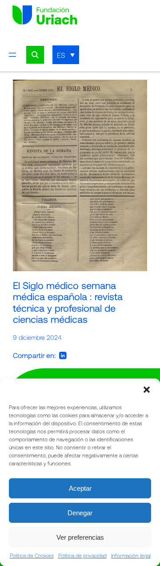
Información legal (131, 555)
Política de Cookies (32, 555)
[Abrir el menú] (12, 54)
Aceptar (80, 488)
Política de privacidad (82, 555)
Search (35, 55)
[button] (146, 389)
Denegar (80, 513)
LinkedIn (63, 355)
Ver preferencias (80, 537)
